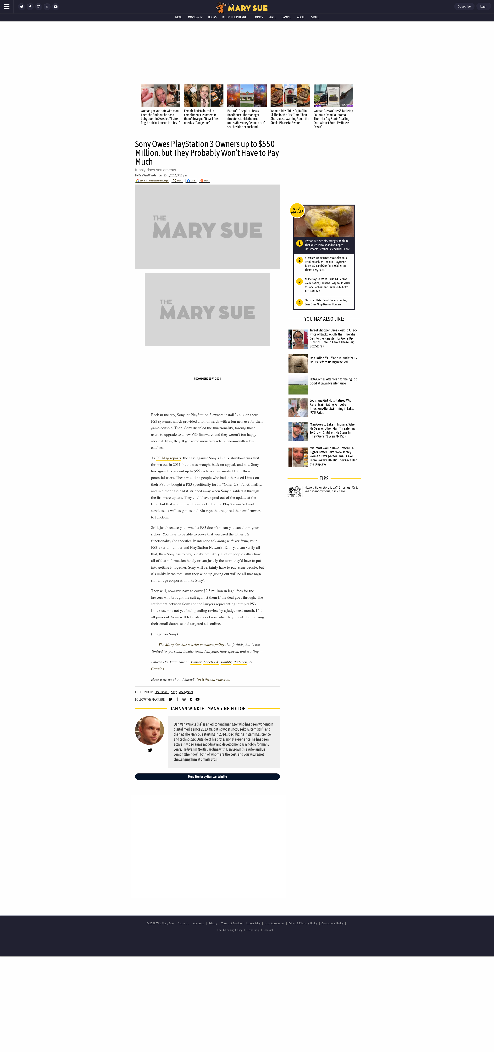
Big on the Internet (235, 17)
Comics (258, 17)
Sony (174, 692)
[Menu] (7, 6)
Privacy (212, 923)
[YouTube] (55, 9)
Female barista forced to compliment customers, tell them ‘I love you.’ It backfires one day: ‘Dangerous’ (201, 117)
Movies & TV (195, 17)
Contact (268, 929)
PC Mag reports (168, 457)
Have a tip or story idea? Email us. (328, 487)
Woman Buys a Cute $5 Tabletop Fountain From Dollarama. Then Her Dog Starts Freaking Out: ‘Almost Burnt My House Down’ (333, 119)
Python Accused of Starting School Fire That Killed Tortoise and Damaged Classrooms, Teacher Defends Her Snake (327, 245)
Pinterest (240, 661)
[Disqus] (208, 846)
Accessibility (253, 923)
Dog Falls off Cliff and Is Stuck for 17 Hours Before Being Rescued (333, 360)
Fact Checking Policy (229, 929)
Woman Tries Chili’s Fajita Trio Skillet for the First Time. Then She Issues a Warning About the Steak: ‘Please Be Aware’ (290, 117)
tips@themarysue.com (212, 679)
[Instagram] (38, 9)
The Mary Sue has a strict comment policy (191, 644)
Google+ (158, 668)
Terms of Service (231, 923)
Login (483, 6)
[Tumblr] (47, 9)
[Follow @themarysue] (21, 9)
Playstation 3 (162, 692)
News (178, 17)
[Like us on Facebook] (30, 9)
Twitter (195, 661)
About (301, 17)
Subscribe (464, 6)
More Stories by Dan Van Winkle (207, 777)
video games (186, 692)
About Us (183, 923)
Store (315, 17)
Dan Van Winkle (147, 175)
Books (212, 17)
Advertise (198, 923)
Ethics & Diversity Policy (302, 923)
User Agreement (274, 923)
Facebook (211, 661)
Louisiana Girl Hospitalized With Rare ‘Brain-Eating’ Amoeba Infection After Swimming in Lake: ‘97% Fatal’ (332, 406)
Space (272, 17)
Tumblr (226, 661)
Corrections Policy (332, 923)
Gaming (286, 17)
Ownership (253, 929)
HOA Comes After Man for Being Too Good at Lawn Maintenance (333, 381)
